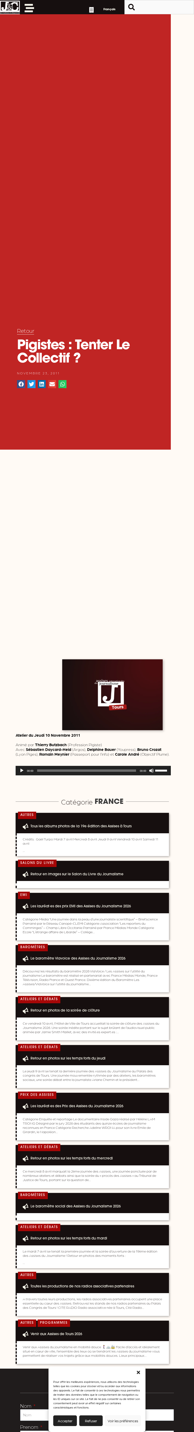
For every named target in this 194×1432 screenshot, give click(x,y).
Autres (27, 815)
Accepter (65, 1421)
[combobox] (159, 7)
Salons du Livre (37, 863)
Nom (26, 1405)
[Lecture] (21, 770)
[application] (93, 770)
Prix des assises (37, 1095)
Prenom (29, 1426)
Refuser (91, 1421)
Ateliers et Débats (39, 999)
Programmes (54, 1322)
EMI (23, 895)
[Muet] (151, 770)
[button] (138, 1372)
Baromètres (32, 947)
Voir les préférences (123, 1421)
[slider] (161, 770)
